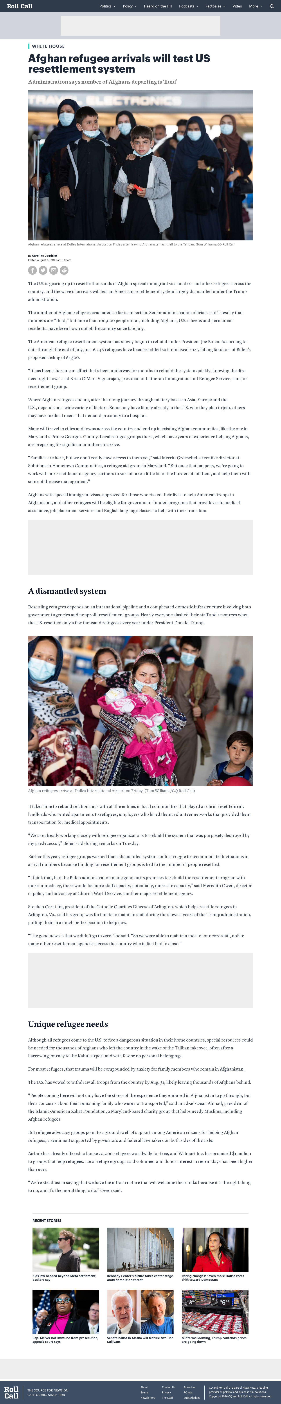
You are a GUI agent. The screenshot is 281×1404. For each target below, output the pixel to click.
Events (144, 1392)
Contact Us (168, 1387)
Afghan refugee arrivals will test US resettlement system (119, 63)
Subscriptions (192, 1398)
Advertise (189, 1387)
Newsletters (147, 1398)
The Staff (167, 1398)
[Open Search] (272, 6)
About (144, 1387)
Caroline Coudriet (44, 255)
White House (48, 46)
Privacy (166, 1392)
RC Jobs (188, 1392)
